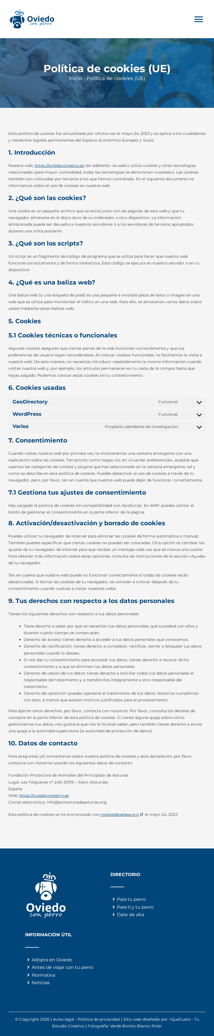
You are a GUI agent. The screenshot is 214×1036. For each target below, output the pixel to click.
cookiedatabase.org (120, 814)
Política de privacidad (99, 1019)
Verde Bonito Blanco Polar (136, 1025)
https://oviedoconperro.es (59, 165)
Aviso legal (63, 1019)
